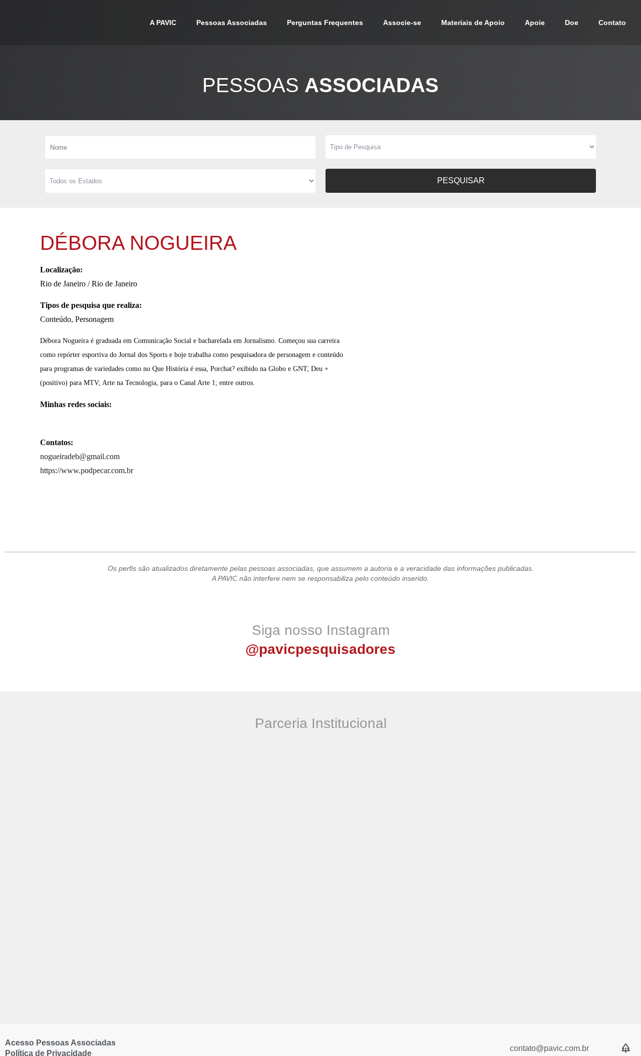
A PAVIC (163, 23)
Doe (571, 23)
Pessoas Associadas (231, 23)
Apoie (535, 23)
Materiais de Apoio (473, 23)
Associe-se (402, 23)
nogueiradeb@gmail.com (80, 456)
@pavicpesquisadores (320, 649)
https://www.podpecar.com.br (86, 470)
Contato (612, 23)
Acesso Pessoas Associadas (60, 1042)
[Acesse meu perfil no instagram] (46, 421)
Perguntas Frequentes (325, 23)
